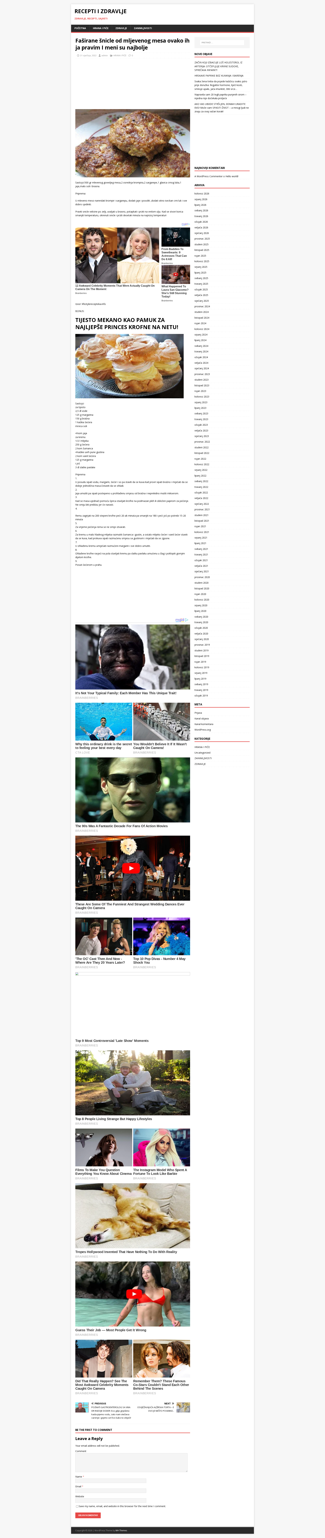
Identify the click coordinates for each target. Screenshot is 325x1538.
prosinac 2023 (202, 374)
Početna (80, 28)
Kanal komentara (203, 724)
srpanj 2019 (200, 672)
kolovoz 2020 (201, 599)
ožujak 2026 (201, 221)
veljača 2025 (201, 295)
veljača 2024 (201, 362)
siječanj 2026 (201, 233)
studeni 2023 (201, 379)
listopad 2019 (201, 656)
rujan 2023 (200, 391)
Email (78, 1486)
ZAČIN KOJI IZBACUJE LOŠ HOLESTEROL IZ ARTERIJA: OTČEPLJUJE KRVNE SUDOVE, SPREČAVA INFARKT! (218, 66)
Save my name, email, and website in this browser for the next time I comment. (122, 1506)
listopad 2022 (201, 453)
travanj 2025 (201, 283)
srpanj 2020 (200, 605)
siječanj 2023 (201, 436)
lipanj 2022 (200, 475)
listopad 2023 (201, 385)
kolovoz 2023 (201, 396)
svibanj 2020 (201, 616)
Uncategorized (202, 752)
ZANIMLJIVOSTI (143, 28)
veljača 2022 (201, 498)
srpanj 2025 (200, 266)
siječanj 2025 (201, 300)
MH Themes (121, 1530)
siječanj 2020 (201, 639)
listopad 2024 (201, 317)
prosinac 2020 (202, 577)
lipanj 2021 (200, 543)
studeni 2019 (201, 650)
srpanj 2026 (200, 199)
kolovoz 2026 (201, 193)
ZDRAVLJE (121, 28)
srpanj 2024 (200, 334)
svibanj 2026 (201, 210)
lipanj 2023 (200, 407)
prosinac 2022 (202, 441)
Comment (80, 1451)
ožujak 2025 (201, 289)
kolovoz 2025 (201, 261)
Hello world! (231, 176)
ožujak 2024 (201, 357)
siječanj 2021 (201, 571)
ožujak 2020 (201, 627)
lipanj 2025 (200, 272)
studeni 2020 (201, 582)
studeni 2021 (201, 515)
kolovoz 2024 (201, 329)
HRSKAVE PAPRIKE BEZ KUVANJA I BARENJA (218, 75)
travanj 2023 (201, 419)
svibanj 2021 (201, 549)
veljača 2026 (201, 227)
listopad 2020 (201, 588)
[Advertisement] (100, 83)
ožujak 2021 (201, 560)
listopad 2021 (201, 520)
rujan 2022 (200, 458)
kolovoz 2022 (201, 464)
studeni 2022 (201, 447)
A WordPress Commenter (208, 176)
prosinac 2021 (202, 509)
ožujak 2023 (201, 424)
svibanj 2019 (201, 684)
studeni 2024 (201, 312)
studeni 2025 (201, 244)
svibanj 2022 (201, 481)
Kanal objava (201, 718)
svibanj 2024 (201, 345)
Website (79, 1496)
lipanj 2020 (200, 610)
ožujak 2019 (201, 695)
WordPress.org (202, 729)
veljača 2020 (201, 633)
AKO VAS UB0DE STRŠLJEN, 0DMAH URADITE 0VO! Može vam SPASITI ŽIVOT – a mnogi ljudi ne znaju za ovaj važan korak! (221, 107)
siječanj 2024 (201, 368)
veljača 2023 (201, 430)
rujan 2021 (200, 526)
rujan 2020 (200, 594)
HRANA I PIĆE (101, 28)
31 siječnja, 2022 (88, 55)
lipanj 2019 (200, 678)
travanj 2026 (201, 216)
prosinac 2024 (202, 306)
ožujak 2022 (201, 492)
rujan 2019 (200, 661)
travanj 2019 (201, 690)
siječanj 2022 (201, 503)
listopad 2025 (201, 250)
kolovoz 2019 (201, 667)
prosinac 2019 (202, 644)
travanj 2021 (201, 554)
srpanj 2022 (200, 469)
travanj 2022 (201, 487)
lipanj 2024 (200, 340)
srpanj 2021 (200, 537)
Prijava (198, 712)
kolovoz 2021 (201, 532)
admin (104, 55)
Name (79, 1476)
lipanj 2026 (200, 204)
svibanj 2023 (201, 413)
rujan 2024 (200, 323)
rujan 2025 (200, 255)
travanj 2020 (201, 622)
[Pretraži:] (222, 42)
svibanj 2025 (201, 278)
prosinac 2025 (202, 238)
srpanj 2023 (200, 402)
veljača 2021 (201, 565)
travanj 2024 (201, 351)
